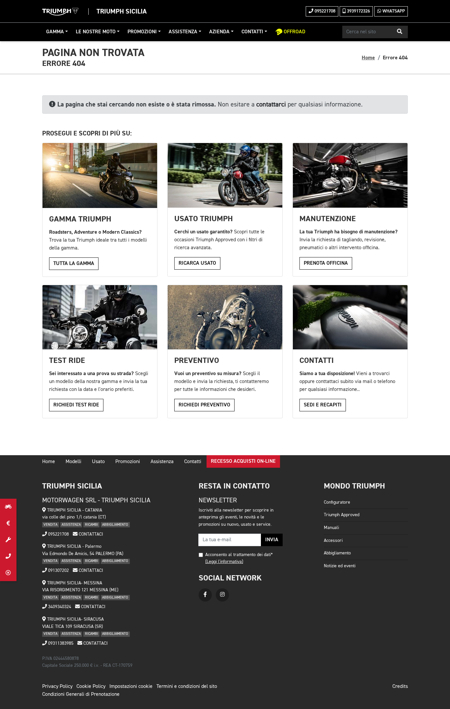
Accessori (333, 540)
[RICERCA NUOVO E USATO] (8, 507)
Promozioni (142, 32)
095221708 (324, 11)
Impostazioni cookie (131, 686)
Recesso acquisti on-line (243, 461)
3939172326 (358, 11)
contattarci (271, 104)
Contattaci (90, 534)
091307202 (58, 570)
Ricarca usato (197, 263)
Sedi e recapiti (323, 405)
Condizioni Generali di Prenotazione (81, 694)
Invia (271, 540)
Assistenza (183, 32)
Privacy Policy (57, 686)
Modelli (73, 461)
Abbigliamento (337, 553)
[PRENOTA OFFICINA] (8, 540)
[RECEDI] (8, 573)
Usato (98, 461)
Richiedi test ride (76, 405)
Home (368, 57)
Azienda (219, 32)
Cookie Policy (90, 686)
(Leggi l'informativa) (224, 561)
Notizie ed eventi (339, 566)
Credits (400, 686)
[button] (399, 32)
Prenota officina (326, 263)
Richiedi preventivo (204, 405)
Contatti (252, 32)
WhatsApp (393, 11)
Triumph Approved (341, 515)
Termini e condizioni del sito (186, 686)
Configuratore (337, 502)
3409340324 (59, 607)
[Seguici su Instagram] (222, 595)
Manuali (331, 527)
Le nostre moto (96, 32)
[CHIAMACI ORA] (8, 556)
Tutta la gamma (73, 263)
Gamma (55, 32)
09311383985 (60, 643)
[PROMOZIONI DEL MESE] (8, 523)
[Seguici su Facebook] (205, 595)
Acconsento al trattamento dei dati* (239, 554)
